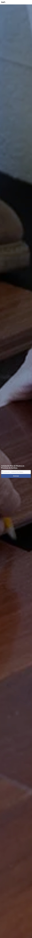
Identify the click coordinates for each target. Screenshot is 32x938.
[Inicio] (3, 2)
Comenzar (16, 476)
